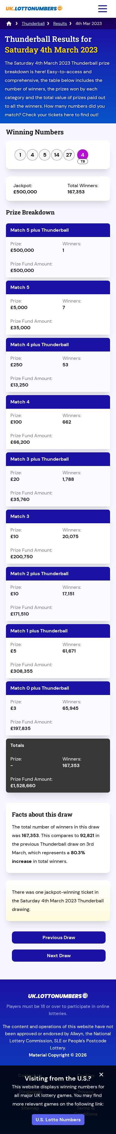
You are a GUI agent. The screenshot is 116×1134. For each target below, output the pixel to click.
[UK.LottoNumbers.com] (33, 13)
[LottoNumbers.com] (9, 23)
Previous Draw (59, 937)
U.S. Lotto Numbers (58, 1119)
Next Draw (59, 955)
